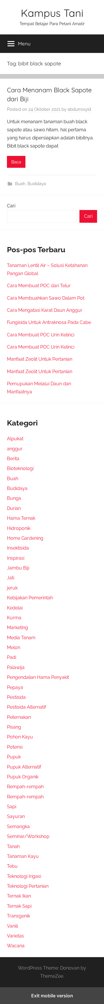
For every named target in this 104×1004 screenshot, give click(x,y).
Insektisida (18, 548)
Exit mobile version (52, 996)
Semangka (18, 826)
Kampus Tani (52, 12)
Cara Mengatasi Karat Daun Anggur (44, 310)
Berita (13, 458)
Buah (20, 183)
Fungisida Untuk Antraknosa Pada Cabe (49, 322)
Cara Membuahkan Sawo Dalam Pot (45, 298)
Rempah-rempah (25, 786)
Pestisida (16, 697)
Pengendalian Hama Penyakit (38, 677)
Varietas (15, 936)
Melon (13, 647)
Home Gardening (25, 538)
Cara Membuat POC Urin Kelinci (40, 335)
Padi (11, 657)
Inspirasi (15, 558)
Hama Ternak (21, 518)
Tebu (12, 866)
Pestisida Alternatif (26, 707)
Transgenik (18, 916)
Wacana (16, 945)
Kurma (14, 617)
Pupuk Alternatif (24, 767)
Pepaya (15, 687)
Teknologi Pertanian (28, 886)
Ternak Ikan (19, 896)
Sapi (11, 806)
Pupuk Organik (22, 777)
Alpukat (15, 438)
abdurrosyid (79, 109)
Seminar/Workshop (28, 836)
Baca (16, 162)
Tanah (13, 846)
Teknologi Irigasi (24, 876)
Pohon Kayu (20, 737)
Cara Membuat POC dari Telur (39, 285)
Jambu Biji (18, 568)
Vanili (12, 926)
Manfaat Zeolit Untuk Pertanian (39, 359)
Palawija (16, 667)
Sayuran (16, 816)
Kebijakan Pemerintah (30, 597)
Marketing (17, 627)
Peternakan (19, 717)
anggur (15, 449)
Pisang (14, 727)
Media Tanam (21, 637)
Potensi (15, 747)
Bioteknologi (20, 468)
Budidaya (36, 183)
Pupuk (14, 757)
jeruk (12, 588)
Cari (11, 206)
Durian (14, 508)
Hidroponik (18, 528)
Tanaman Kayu (23, 856)
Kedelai (15, 608)
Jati (10, 578)
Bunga (14, 498)
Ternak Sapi (19, 906)
